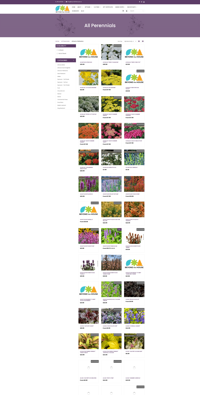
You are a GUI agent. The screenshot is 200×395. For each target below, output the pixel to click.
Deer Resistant (61, 73)
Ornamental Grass (63, 99)
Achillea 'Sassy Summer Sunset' (87, 141)
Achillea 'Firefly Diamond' (111, 62)
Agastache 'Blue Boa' (86, 194)
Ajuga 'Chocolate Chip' (110, 326)
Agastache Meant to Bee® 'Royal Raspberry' (87, 300)
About (79, 7)
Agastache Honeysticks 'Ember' (133, 246)
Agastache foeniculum (110, 246)
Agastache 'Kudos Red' (133, 194)
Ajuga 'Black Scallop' (132, 299)
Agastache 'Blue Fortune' (110, 194)
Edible (59, 76)
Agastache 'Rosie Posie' (87, 246)
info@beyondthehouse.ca (74, 2)
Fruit (59, 88)
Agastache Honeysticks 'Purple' (87, 273)
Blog (82, 11)
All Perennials (65, 41)
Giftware (87, 7)
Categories (62, 60)
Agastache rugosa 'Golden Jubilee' (111, 300)
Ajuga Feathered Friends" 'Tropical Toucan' (110, 352)
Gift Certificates (108, 7)
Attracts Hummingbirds (64, 68)
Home (73, 7)
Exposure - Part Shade (64, 85)
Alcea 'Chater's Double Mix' (134, 351)
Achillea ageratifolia (109, 167)
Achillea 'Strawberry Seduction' (86, 168)
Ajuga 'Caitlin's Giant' (87, 326)
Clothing (96, 7)
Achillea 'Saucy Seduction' (134, 141)
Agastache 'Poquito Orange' (132, 220)
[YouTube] (144, 2)
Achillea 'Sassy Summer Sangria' (133, 114)
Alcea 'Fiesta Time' (108, 378)
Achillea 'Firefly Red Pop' (133, 62)
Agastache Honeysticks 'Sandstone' (110, 273)
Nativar (59, 94)
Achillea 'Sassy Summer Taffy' (110, 141)
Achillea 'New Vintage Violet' (132, 88)
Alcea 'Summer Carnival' (133, 378)
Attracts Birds (61, 65)
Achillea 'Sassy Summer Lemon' (110, 114)
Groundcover (61, 91)
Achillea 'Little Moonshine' (88, 87)
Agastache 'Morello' (86, 219)
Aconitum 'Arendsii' (132, 167)
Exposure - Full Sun (63, 82)
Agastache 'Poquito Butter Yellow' (111, 220)
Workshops (75, 11)
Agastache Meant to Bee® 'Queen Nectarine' (133, 273)
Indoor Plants (131, 7)
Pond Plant (60, 102)
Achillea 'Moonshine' (109, 87)
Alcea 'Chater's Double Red (88, 378)
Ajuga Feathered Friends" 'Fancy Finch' (87, 352)
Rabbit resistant (62, 105)
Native (59, 96)
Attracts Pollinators (63, 70)
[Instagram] (141, 2)
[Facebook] (139, 2)
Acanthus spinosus (86, 62)
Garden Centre (119, 7)
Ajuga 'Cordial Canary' (133, 326)
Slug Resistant (61, 108)
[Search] (143, 11)
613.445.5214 (60, 2)
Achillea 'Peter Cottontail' (88, 114)
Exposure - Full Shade (63, 79)
